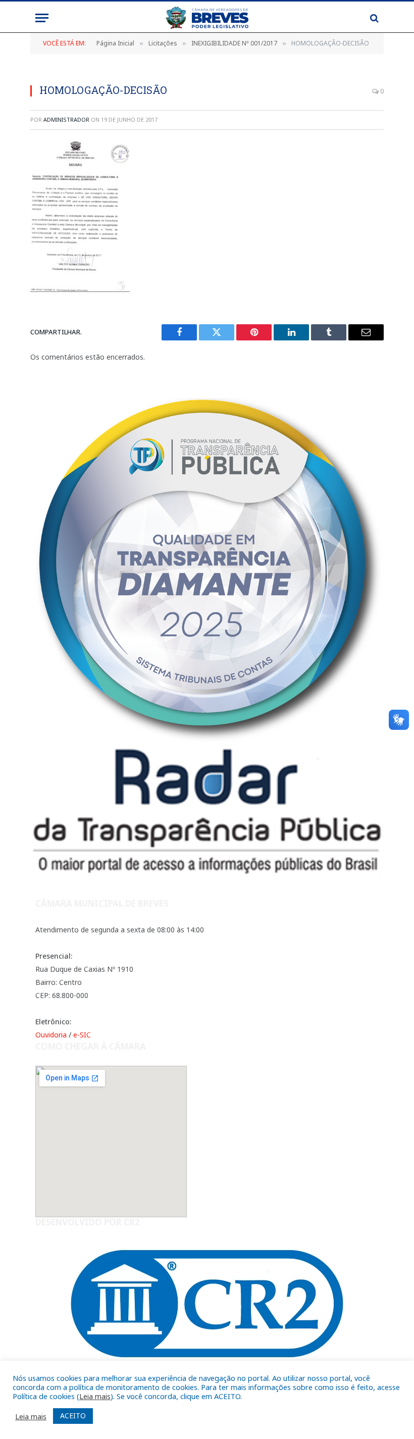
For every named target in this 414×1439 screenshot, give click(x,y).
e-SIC (82, 1034)
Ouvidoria (51, 1034)
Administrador (66, 119)
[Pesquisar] (373, 18)
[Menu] (41, 18)
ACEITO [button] (73, 1415)
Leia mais (95, 1396)
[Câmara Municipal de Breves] (207, 18)
